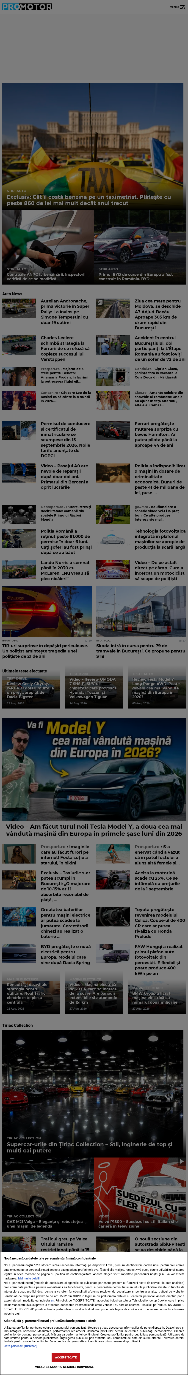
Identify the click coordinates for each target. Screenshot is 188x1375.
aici (52, 1300)
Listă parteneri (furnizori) (21, 1346)
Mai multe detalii (28, 1278)
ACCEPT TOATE (66, 1357)
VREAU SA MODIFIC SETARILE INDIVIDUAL (64, 1367)
